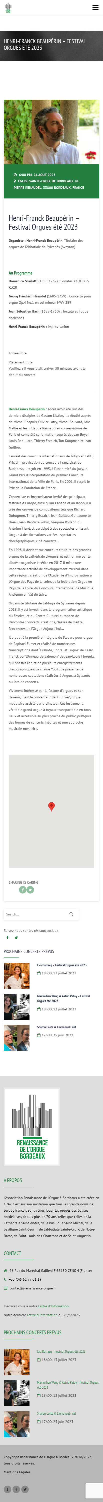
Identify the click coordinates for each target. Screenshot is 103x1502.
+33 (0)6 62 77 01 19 (25, 1279)
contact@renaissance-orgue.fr (33, 1288)
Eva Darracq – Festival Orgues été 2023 (62, 965)
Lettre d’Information (53, 1306)
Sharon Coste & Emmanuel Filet (56, 1027)
